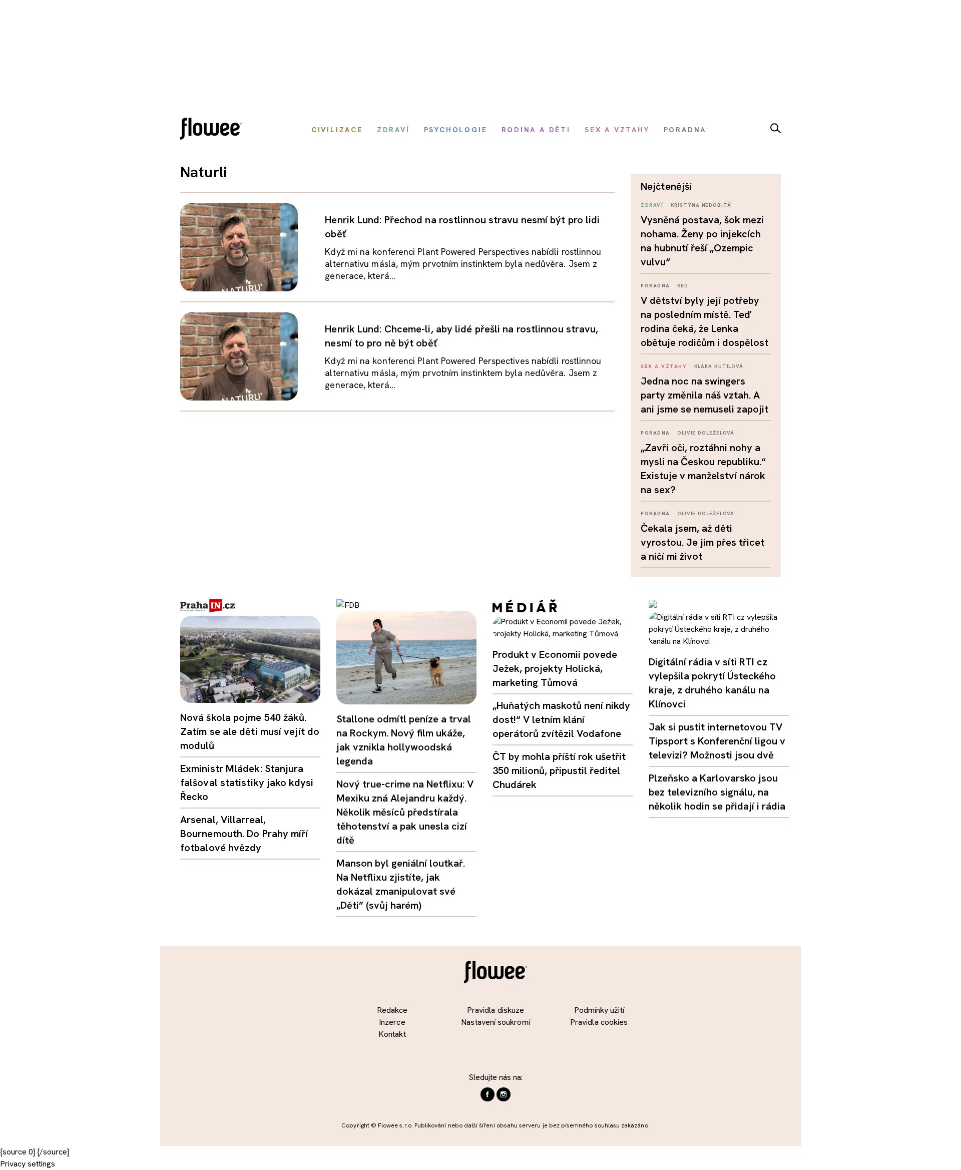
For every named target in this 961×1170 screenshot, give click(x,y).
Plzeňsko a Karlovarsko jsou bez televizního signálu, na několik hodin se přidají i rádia (717, 792)
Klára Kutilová (719, 366)
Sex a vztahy (664, 366)
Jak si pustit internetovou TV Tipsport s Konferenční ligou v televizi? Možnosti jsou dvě (717, 740)
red (682, 285)
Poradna (655, 285)
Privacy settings (27, 1163)
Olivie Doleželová (705, 433)
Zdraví (652, 205)
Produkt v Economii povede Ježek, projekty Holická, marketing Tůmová (555, 668)
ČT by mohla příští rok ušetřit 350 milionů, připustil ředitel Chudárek (559, 770)
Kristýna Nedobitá (701, 205)
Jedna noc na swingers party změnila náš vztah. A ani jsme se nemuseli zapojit (704, 395)
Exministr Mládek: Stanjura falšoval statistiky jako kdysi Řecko (246, 782)
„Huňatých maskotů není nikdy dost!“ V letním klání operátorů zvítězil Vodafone (561, 719)
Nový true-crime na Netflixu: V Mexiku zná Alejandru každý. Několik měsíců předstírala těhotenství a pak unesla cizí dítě (404, 812)
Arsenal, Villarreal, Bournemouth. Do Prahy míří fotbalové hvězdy (244, 833)
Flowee (213, 130)
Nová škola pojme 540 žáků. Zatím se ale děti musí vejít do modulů (249, 731)
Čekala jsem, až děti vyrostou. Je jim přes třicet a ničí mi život (702, 542)
